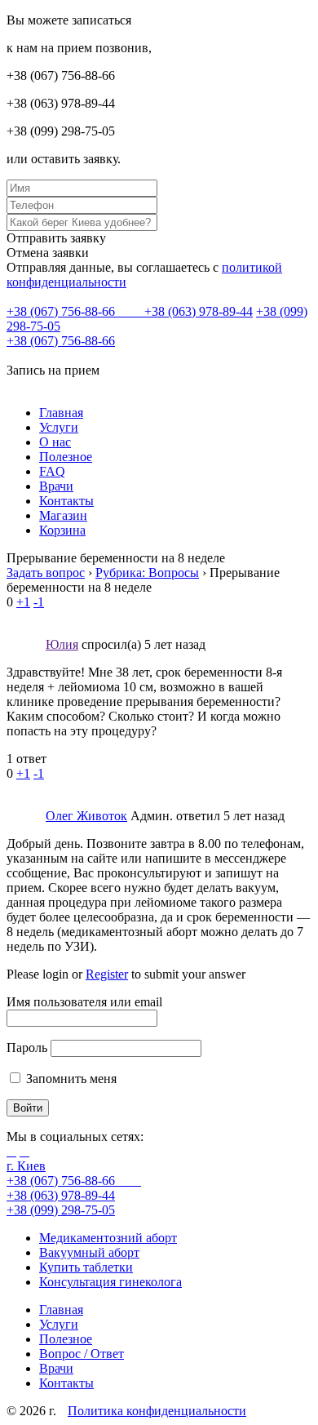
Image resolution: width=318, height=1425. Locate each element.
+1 (23, 602)
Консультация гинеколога (110, 1282)
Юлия (62, 644)
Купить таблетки (86, 1267)
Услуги (58, 427)
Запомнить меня (70, 1078)
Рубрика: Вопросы (147, 572)
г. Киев (26, 1166)
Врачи (56, 486)
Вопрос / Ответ (81, 1354)
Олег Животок (86, 816)
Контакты (66, 501)
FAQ (52, 471)
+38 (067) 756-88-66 (62, 311)
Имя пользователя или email (84, 1002)
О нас (55, 442)
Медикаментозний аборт (108, 1238)
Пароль (27, 1047)
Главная (61, 413)
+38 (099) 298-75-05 (61, 1210)
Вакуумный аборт (89, 1252)
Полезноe (65, 457)
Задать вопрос (46, 572)
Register (107, 974)
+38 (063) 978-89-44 (198, 311)
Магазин (63, 515)
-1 (38, 602)
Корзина (62, 530)
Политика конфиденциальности (157, 1411)
